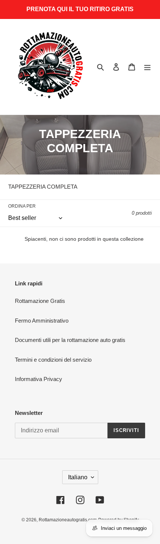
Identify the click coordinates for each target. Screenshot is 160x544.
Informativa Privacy (38, 379)
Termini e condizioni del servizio (53, 359)
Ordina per (22, 206)
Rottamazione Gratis (40, 301)
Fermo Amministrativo (41, 320)
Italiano (77, 477)
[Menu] (147, 67)
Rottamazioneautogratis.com (68, 519)
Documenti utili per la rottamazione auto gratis (70, 340)
